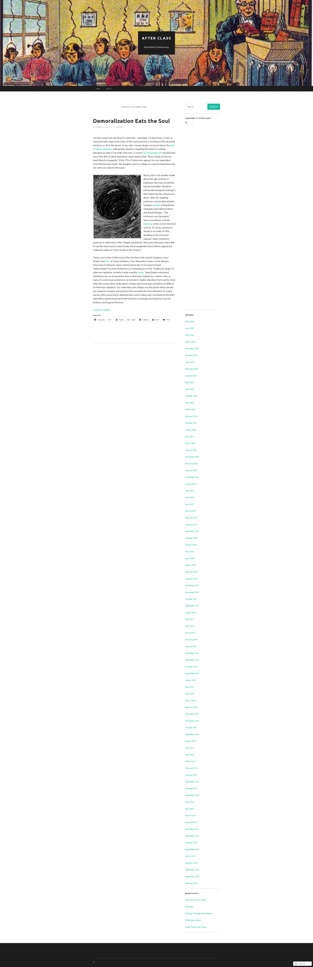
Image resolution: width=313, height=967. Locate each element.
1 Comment (118, 127)
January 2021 (191, 450)
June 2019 (189, 497)
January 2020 (191, 470)
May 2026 (189, 321)
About (109, 88)
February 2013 (191, 863)
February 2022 (191, 416)
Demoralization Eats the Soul (131, 121)
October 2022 (191, 396)
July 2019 (189, 491)
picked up (148, 224)
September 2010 (192, 876)
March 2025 (190, 342)
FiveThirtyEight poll (152, 153)
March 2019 (190, 511)
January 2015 (191, 775)
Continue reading (102, 310)
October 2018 (191, 538)
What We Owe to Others (196, 900)
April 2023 (189, 389)
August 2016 (190, 680)
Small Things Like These (195, 927)
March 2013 (190, 856)
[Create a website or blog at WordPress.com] (94, 962)
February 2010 (191, 883)
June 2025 (189, 328)
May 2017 (189, 619)
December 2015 (192, 714)
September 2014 (192, 795)
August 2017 (190, 612)
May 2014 (189, 802)
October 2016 (191, 667)
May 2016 (189, 687)
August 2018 (190, 545)
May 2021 (189, 436)
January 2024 (191, 376)
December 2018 (192, 531)
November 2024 (192, 348)
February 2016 (191, 707)
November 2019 (192, 477)
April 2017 (189, 626)
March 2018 (190, 565)
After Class (156, 38)
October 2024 (191, 355)
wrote (141, 272)
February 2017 (191, 639)
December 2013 (192, 829)
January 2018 (191, 579)
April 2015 (189, 755)
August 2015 (190, 741)
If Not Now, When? (193, 920)
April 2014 (189, 809)
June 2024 (189, 362)
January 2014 (191, 822)
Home (98, 88)
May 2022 (189, 403)
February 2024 (191, 369)
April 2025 (189, 335)
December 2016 (192, 653)
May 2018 (189, 551)
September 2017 (192, 606)
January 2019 (191, 524)
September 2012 (192, 870)
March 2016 (190, 700)
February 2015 (191, 768)
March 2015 (190, 761)
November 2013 (192, 836)
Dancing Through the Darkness (198, 913)
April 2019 (189, 504)
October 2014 (191, 788)
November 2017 (192, 592)
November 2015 (192, 721)
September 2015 (192, 734)
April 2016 (189, 694)
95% (107, 261)
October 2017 (191, 599)
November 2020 (192, 457)
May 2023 (189, 382)
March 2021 (190, 443)
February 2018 (191, 572)
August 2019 (190, 484)
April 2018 (189, 558)
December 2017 (192, 585)
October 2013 (191, 842)
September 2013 (192, 849)
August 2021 (190, 430)
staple (157, 205)
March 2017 (190, 633)
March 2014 (190, 815)
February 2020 (191, 463)
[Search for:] (202, 107)
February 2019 (191, 518)
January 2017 (191, 646)
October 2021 (191, 423)
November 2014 (192, 782)
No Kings (189, 907)
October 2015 (191, 727)
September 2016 (192, 673)
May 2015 (189, 748)
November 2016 (192, 660)
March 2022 (190, 409)
